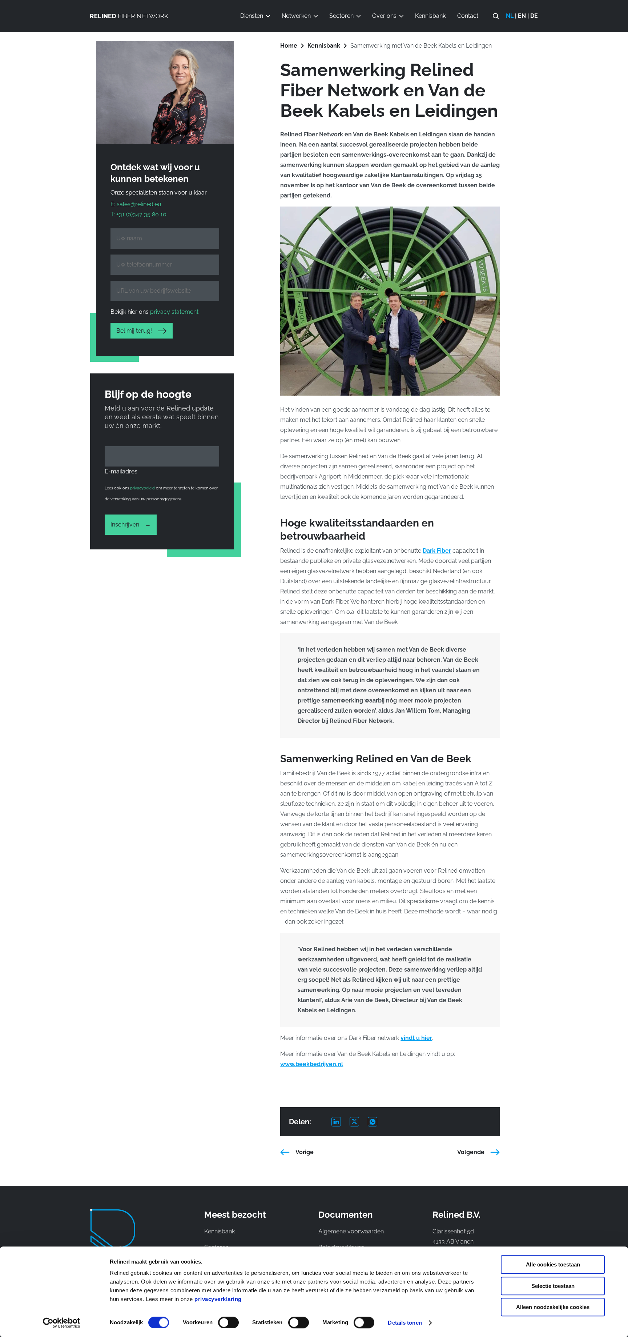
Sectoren (341, 15)
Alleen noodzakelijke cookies (552, 1307)
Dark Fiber (437, 550)
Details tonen (405, 1323)
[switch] (228, 1322)
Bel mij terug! (134, 330)
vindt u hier (416, 1037)
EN (522, 15)
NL (510, 15)
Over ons (384, 15)
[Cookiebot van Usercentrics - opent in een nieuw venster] (61, 1322)
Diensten (251, 15)
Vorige (304, 1152)
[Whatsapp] (377, 1122)
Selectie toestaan (553, 1286)
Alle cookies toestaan (553, 1264)
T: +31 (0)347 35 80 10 (138, 214)
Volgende (470, 1152)
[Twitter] (359, 1122)
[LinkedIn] (340, 1122)
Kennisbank (430, 15)
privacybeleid (142, 488)
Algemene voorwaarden (351, 1231)
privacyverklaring (218, 1299)
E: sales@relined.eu (135, 204)
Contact (467, 15)
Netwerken (296, 15)
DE (534, 15)
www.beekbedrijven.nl (311, 1064)
